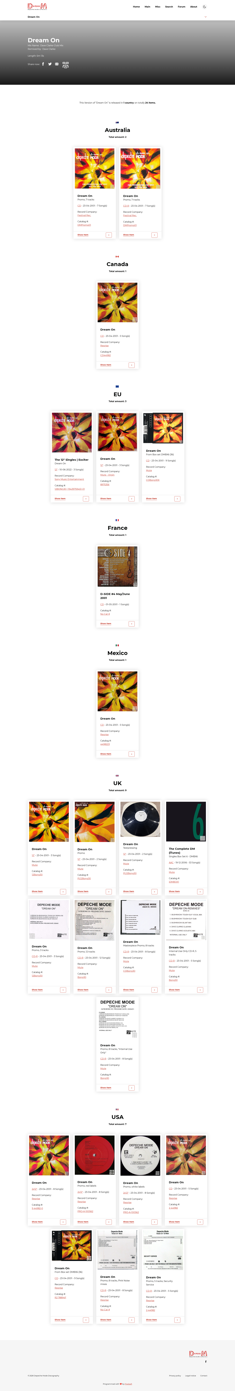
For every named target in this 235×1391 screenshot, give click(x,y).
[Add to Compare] (109, 235)
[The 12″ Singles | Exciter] (72, 432)
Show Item (83, 235)
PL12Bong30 (84, 878)
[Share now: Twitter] (50, 64)
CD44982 (105, 355)
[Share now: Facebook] (43, 64)
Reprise (104, 345)
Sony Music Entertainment (69, 479)
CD (79, 205)
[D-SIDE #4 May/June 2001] (117, 566)
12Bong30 (37, 874)
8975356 (104, 484)
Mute (149, 470)
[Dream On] (94, 168)
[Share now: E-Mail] (56, 64)
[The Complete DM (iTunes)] (186, 821)
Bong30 (82, 977)
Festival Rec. (84, 215)
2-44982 (173, 1208)
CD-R (126, 206)
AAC (171, 862)
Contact (203, 1376)
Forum (181, 6)
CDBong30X (153, 480)
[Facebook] (206, 1362)
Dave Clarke (48, 49)
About (193, 6)
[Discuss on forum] (65, 65)
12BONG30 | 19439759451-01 (70, 489)
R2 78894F (60, 1297)
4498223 (105, 744)
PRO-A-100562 (85, 1211)
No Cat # (105, 614)
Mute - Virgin (107, 475)
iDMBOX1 (174, 882)
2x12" (34, 1189)
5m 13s (40, 56)
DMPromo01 (84, 225)
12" (56, 469)
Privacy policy (175, 1376)
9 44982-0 (37, 1208)
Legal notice (190, 1376)
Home (136, 6)
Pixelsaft (128, 1384)
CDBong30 (129, 971)
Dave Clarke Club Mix (51, 45)
